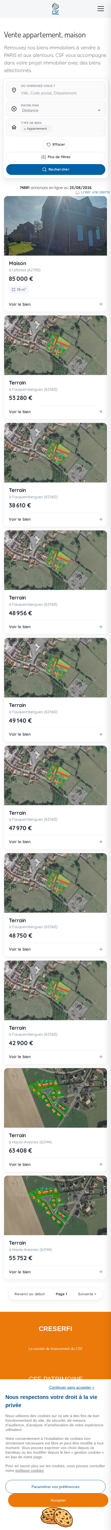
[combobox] (61, 91)
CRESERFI (55, 1328)
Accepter (58, 1500)
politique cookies (29, 1470)
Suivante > (87, 1294)
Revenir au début (30, 1294)
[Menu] (101, 9)
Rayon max (30, 105)
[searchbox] (61, 92)
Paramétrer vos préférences (55, 1487)
